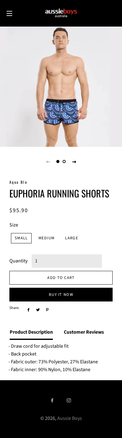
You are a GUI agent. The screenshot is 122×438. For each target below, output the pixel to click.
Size (13, 224)
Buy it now (61, 294)
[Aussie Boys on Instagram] (69, 401)
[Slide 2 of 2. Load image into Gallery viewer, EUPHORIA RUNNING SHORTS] (64, 161)
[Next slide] (74, 161)
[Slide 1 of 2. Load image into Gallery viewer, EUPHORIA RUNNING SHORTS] (58, 161)
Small (21, 238)
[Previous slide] (48, 161)
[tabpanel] (61, 86)
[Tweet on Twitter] (37, 309)
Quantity (18, 260)
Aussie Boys (69, 418)
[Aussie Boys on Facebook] (53, 401)
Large (71, 238)
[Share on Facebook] (27, 309)
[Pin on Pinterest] (46, 309)
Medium (46, 238)
